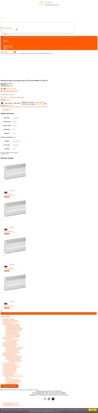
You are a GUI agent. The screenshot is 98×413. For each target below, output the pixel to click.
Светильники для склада (9, 365)
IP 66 (14, 125)
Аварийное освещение (9, 319)
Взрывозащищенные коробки (13, 326)
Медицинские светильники (10, 343)
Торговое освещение (8, 374)
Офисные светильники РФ (12, 350)
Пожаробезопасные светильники (11, 352)
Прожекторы (9, 378)
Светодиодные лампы (11, 341)
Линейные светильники (27, 106)
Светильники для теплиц (9, 368)
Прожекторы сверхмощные (13, 379)
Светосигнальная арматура (10, 370)
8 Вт (14, 133)
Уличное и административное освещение (13, 375)
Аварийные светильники (12, 325)
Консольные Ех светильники (13, 330)
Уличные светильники (11, 383)
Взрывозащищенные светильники (11, 324)
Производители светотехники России (15, 43)
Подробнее (7, 196)
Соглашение (57, 411)
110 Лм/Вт (15, 144)
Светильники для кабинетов (10, 364)
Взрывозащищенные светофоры (14, 329)
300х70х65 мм (16, 141)
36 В (14, 129)
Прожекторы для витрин (9, 354)
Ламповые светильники (12, 332)
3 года (14, 148)
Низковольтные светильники (41, 106)
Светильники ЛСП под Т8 (12, 382)
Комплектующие (7, 338)
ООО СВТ (11, 105)
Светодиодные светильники (13, 335)
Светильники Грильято (12, 351)
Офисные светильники (9, 346)
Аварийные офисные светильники (14, 347)
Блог (4, 49)
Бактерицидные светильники (10, 321)
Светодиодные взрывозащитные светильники (17, 44)
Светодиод (15, 117)
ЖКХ (7, 377)
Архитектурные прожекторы (12, 53)
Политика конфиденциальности (11, 403)
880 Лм (15, 121)
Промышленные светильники (10, 355)
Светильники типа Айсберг (10, 369)
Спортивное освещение (9, 372)
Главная (5, 40)
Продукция (6, 41)
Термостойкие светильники (10, 373)
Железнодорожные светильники (11, 337)
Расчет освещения (7, 45)
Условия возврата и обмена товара (11, 405)
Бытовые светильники (8, 323)
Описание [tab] (5, 110)
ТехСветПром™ (49, 2)
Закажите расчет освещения (10, 91)
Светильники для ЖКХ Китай (13, 381)
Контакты (5, 48)
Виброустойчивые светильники (14, 356)
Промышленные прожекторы (13, 357)
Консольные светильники (15, 360)
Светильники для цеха (14, 361)
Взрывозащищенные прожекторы (14, 328)
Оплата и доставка (8, 46)
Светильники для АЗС (8, 363)
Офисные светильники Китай (13, 348)
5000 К (14, 137)
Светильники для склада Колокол (11, 366)
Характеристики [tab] (7, 109)
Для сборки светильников (12, 339)
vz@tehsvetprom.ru (40, 102)
